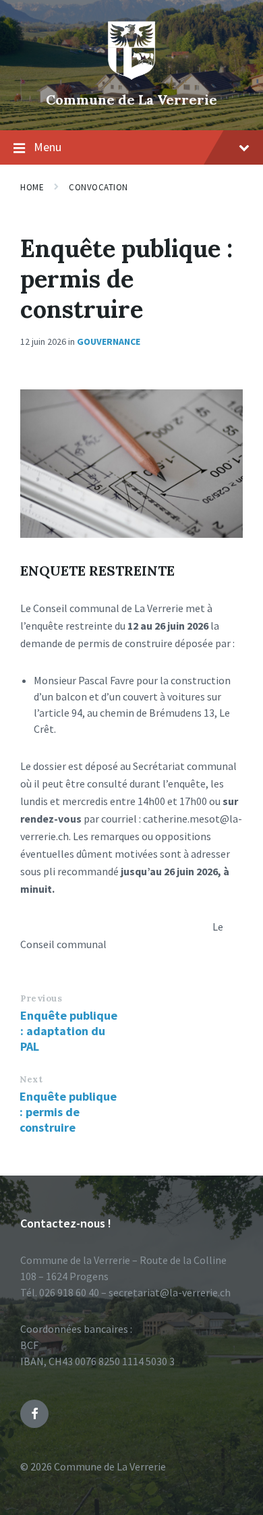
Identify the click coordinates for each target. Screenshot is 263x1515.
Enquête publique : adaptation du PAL (68, 1031)
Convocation (98, 187)
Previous (41, 998)
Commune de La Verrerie (131, 99)
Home (32, 187)
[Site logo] (131, 77)
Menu (47, 147)
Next (31, 1079)
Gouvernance (108, 341)
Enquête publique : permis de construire (68, 1112)
